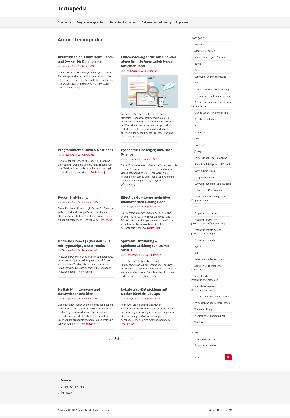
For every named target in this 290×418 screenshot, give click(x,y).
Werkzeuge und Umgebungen (210, 315)
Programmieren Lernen (206, 213)
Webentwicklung (203, 309)
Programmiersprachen (90, 22)
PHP (196, 206)
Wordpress (200, 322)
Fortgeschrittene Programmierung (212, 96)
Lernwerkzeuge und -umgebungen (212, 183)
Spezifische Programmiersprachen (212, 296)
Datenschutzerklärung (156, 22)
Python (198, 246)
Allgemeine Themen (204, 50)
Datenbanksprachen (123, 22)
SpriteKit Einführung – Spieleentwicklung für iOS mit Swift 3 (145, 245)
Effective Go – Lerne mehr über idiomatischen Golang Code (145, 199)
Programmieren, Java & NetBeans (85, 149)
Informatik (199, 132)
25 (122, 339)
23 (110, 339)
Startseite (64, 22)
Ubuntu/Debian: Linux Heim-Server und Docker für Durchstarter (86, 59)
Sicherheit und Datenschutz (209, 259)
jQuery (197, 151)
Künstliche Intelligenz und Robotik (212, 164)
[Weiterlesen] (73, 87)
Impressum (183, 22)
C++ (196, 70)
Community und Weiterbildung (210, 76)
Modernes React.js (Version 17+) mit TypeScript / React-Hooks (84, 243)
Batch (197, 63)
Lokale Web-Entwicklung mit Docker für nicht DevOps (144, 291)
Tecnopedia (72, 8)
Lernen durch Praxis (204, 170)
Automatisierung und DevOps (209, 57)
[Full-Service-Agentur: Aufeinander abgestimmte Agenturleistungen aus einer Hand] (149, 107)
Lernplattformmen (204, 177)
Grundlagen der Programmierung (211, 112)
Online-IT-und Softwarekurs (208, 190)
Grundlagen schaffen (205, 119)
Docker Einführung (73, 197)
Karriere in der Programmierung (210, 157)
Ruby (197, 253)
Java (196, 138)
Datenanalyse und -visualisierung (211, 89)
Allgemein (199, 44)
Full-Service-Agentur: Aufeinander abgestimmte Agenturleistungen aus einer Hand (148, 61)
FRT (230, 410)
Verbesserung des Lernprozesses (212, 302)
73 (132, 339)
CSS (196, 83)
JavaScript (199, 145)
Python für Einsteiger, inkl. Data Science (147, 151)
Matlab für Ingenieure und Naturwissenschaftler (79, 291)
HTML (197, 125)
